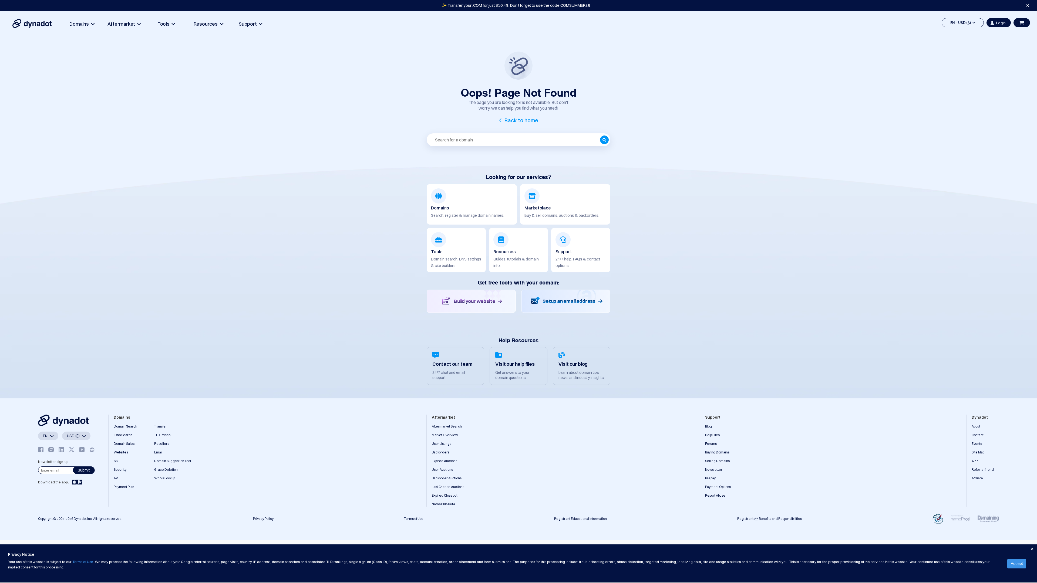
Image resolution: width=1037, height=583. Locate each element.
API (116, 478)
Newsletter (713, 469)
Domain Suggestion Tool (172, 461)
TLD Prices (162, 435)
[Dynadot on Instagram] (51, 450)
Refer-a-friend (983, 469)
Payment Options (718, 487)
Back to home (521, 120)
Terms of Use (413, 519)
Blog (708, 426)
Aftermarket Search (447, 426)
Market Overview (445, 435)
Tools (164, 24)
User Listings (441, 444)
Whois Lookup (164, 478)
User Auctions (442, 469)
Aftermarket (122, 24)
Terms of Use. (83, 562)
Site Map (978, 452)
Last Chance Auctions (448, 487)
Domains (80, 24)
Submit (84, 470)
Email (158, 452)
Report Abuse (715, 495)
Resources (207, 24)
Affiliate (977, 478)
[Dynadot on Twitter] (71, 450)
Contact (978, 435)
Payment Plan (124, 487)
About (976, 426)
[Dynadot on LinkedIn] (61, 450)
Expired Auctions (444, 461)
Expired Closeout (444, 495)
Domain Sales (124, 444)
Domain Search (125, 426)
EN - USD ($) (961, 22)
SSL (116, 461)
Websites (121, 452)
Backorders (440, 452)
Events (977, 444)
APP (975, 461)
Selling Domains (717, 461)
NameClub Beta (443, 504)
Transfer (160, 426)
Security (120, 469)
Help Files (712, 435)
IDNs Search (123, 435)
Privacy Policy (263, 519)
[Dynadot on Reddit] (92, 450)
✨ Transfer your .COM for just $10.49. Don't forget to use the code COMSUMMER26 (516, 5)
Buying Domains (717, 452)
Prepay (710, 478)
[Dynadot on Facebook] (40, 450)
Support (249, 24)
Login (1000, 23)
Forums (711, 444)
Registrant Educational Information (580, 519)
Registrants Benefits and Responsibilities (769, 519)
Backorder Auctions (447, 478)
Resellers (161, 444)
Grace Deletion (166, 469)
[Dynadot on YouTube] (82, 450)
